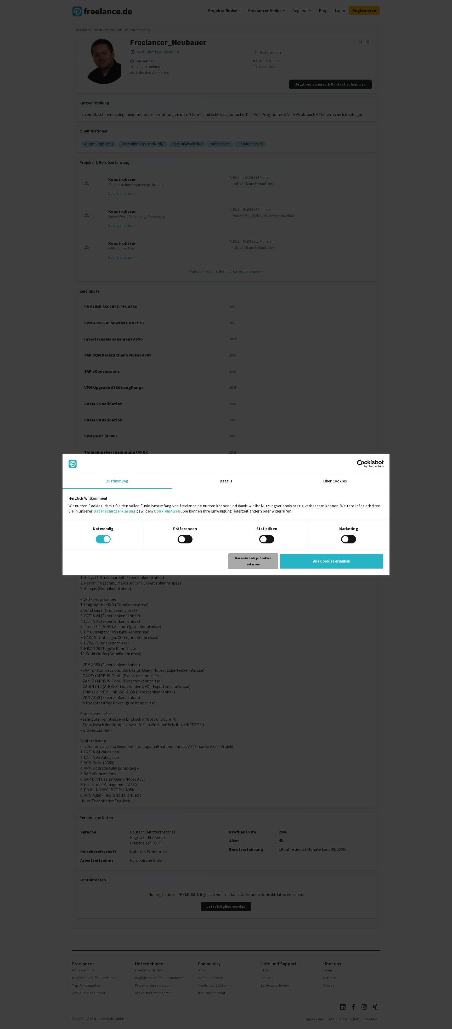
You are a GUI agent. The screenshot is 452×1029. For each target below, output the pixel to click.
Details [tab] (226, 481)
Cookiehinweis (167, 511)
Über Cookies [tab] (335, 481)
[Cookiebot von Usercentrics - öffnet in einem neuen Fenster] (361, 464)
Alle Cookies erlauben (331, 561)
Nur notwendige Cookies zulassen (253, 561)
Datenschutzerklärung (114, 511)
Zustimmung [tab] (117, 481)
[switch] (185, 540)
